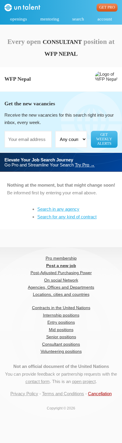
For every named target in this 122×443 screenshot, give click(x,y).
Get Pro (107, 7)
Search (78, 19)
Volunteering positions (61, 351)
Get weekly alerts (104, 139)
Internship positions (61, 315)
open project (84, 381)
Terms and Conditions (63, 393)
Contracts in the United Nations (61, 308)
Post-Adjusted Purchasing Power (61, 273)
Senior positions (61, 337)
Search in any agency (58, 209)
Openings (18, 19)
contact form (37, 381)
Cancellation (100, 393)
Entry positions (61, 322)
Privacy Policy (24, 393)
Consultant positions (61, 344)
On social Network (61, 280)
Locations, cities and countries (61, 294)
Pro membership (61, 258)
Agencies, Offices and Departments (61, 287)
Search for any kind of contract (67, 216)
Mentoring (49, 19)
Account (104, 19)
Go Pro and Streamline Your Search (49, 162)
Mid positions (61, 330)
